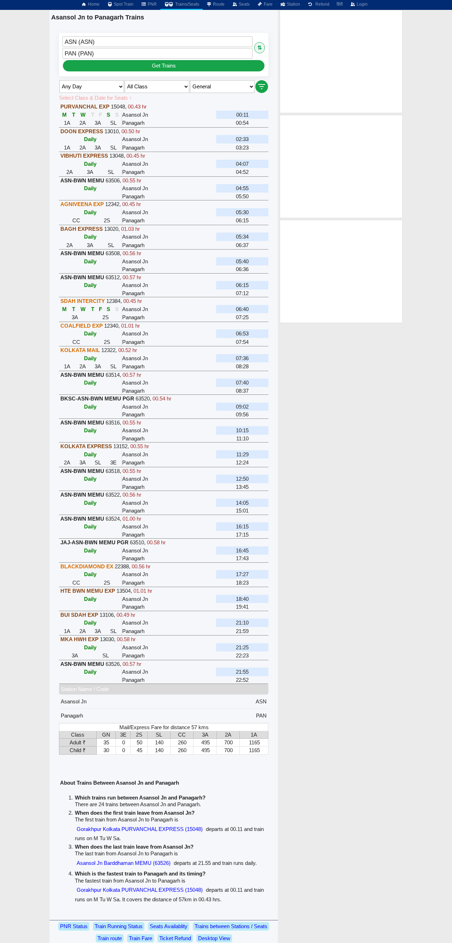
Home (93, 4)
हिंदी (340, 4)
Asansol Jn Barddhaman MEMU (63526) (124, 863)
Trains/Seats (186, 4)
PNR (152, 4)
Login (362, 4)
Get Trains (164, 66)
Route (218, 4)
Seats (244, 4)
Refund (321, 4)
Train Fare (140, 938)
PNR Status (74, 926)
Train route (109, 938)
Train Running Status (119, 926)
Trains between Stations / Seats (231, 926)
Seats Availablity (169, 926)
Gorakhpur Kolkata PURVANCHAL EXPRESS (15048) (140, 829)
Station (293, 4)
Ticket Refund (175, 938)
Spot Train (123, 4)
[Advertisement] (341, 61)
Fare (268, 4)
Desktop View (214, 938)
